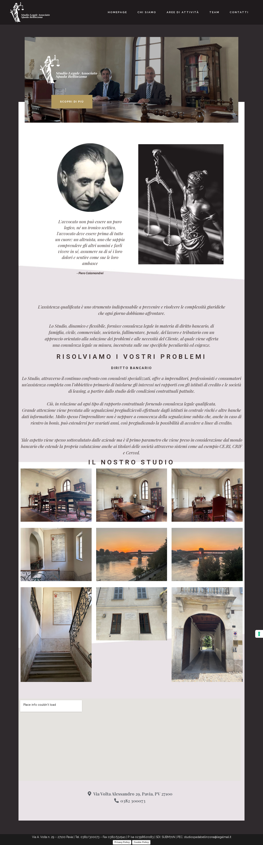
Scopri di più (72, 101)
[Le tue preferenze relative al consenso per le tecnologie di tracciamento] (259, 634)
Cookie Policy (141, 842)
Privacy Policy (122, 842)
